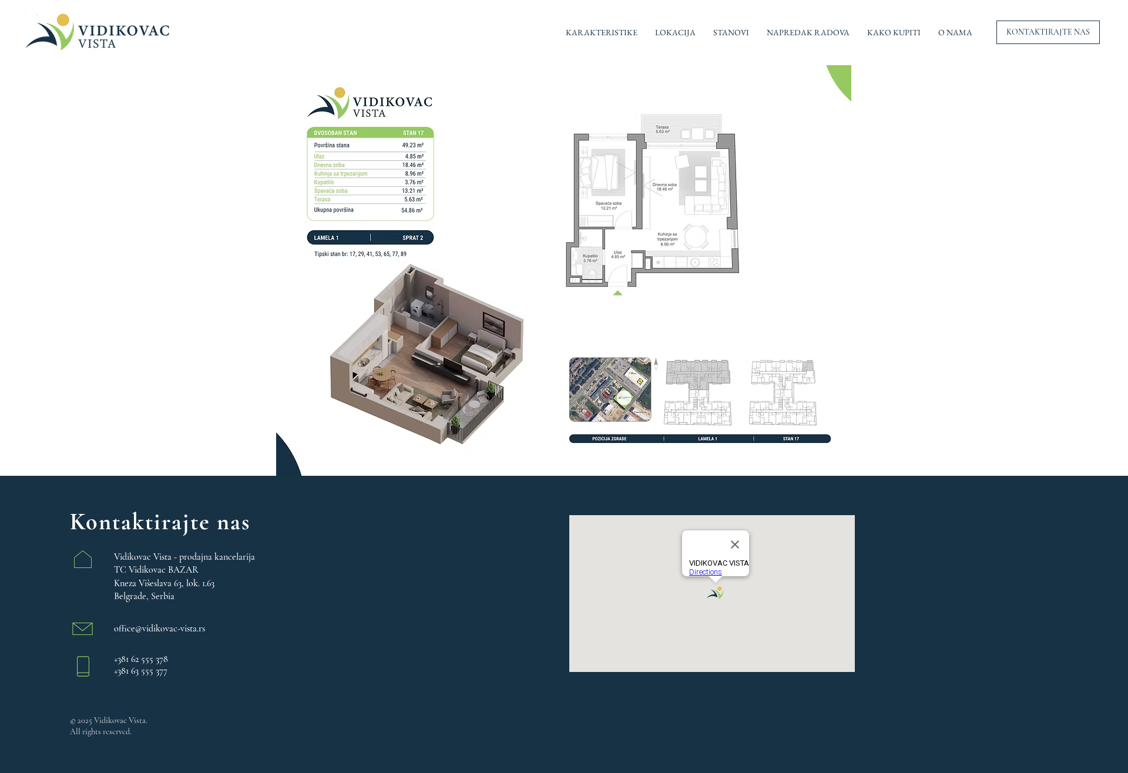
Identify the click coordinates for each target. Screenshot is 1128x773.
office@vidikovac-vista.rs (159, 628)
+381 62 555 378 (141, 659)
